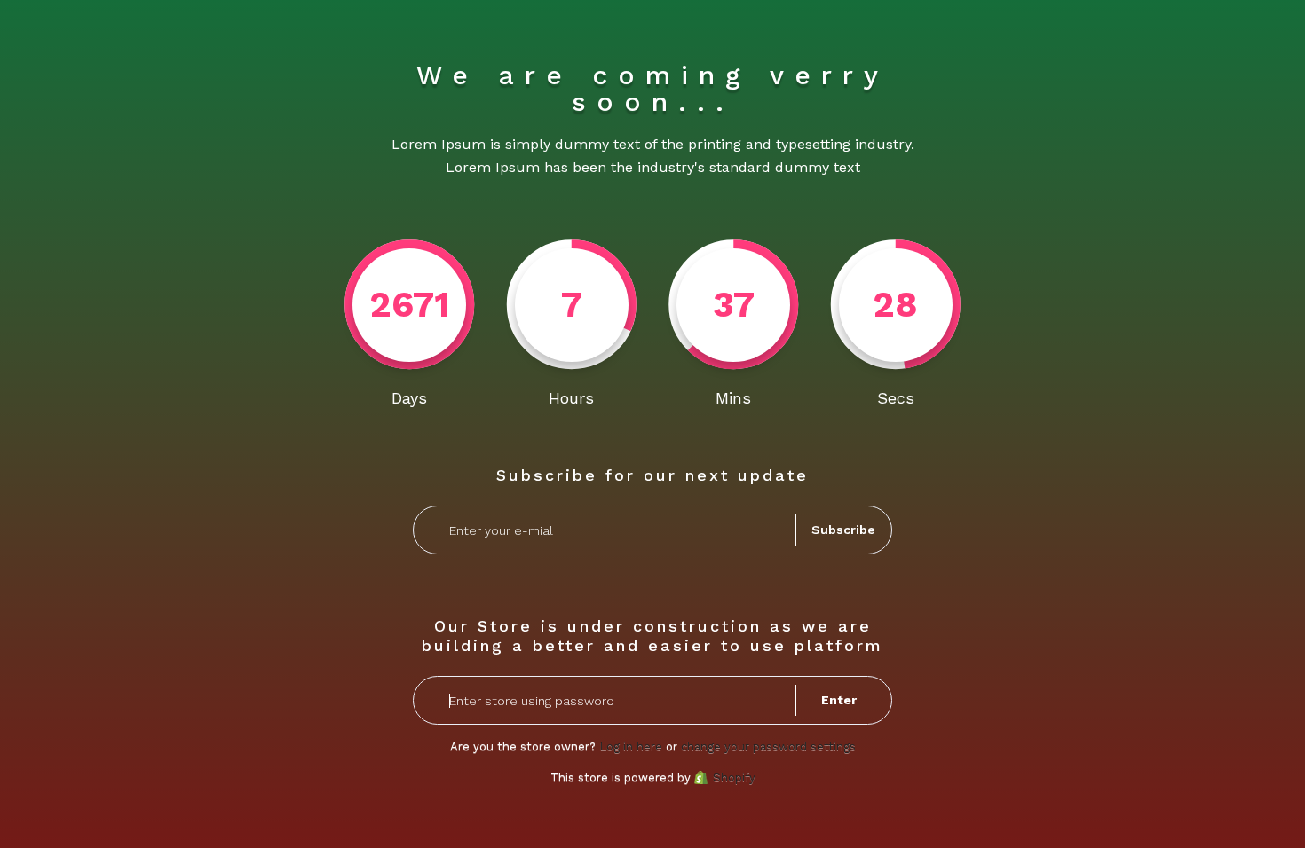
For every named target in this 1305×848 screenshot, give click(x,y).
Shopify (734, 777)
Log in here (630, 746)
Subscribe (843, 529)
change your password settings (768, 746)
